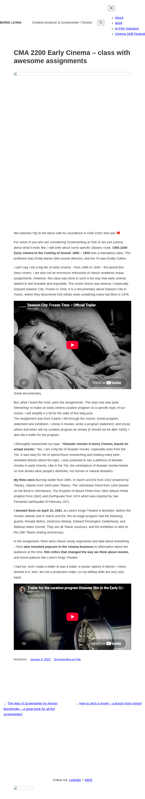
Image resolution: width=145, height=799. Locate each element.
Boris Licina (11, 22)
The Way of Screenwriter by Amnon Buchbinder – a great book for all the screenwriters (30, 709)
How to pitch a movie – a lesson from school (110, 703)
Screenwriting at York (67, 659)
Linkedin (75, 780)
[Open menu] (100, 23)
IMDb (88, 780)
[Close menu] (111, 8)
